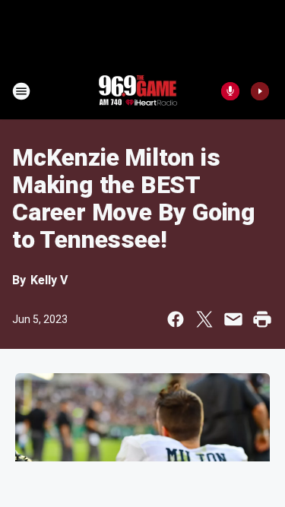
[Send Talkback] (230, 91)
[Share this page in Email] (233, 319)
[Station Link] (138, 91)
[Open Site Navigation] (21, 91)
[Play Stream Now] (260, 91)
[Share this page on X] (204, 319)
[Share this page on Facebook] (175, 319)
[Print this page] (262, 319)
